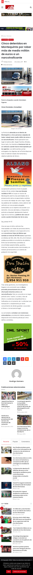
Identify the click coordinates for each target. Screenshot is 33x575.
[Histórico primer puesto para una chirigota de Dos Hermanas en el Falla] (6, 549)
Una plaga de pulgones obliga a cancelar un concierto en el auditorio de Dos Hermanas (22, 539)
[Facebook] (5, 359)
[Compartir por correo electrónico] (9, 363)
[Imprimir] (13, 363)
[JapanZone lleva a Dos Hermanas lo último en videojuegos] (8, 396)
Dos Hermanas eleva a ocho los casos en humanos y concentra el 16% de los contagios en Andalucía (22, 461)
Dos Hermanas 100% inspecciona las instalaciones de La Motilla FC (24, 429)
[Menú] (2, 8)
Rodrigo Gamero (8, 61)
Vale (9, 571)
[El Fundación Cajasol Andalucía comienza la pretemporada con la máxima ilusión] (6, 494)
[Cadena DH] (10, 7)
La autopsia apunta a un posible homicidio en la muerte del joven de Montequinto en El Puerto (24, 405)
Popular (15, 441)
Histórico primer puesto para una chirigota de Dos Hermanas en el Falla (22, 548)
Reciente (6, 441)
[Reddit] (27, 359)
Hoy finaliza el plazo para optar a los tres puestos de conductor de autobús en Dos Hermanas (22, 450)
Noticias (9, 36)
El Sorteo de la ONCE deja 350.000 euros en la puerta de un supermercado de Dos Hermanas (22, 520)
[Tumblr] (18, 359)
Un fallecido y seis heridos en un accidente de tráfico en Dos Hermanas (22, 510)
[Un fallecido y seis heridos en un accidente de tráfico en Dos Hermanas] (6, 511)
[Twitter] (9, 359)
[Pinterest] (22, 359)
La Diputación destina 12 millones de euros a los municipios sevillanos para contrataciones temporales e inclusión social (22, 473)
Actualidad (4, 39)
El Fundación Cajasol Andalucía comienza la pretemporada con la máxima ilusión (20, 494)
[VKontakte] (5, 363)
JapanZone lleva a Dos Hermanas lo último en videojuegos (7, 403)
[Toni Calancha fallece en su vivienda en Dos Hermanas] (6, 530)
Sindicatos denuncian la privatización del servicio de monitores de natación (7, 420)
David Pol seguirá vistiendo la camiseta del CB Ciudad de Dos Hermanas (22, 485)
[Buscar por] (31, 8)
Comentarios (25, 441)
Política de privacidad (20, 571)
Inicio (4, 36)
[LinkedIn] (13, 359)
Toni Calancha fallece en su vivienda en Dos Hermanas (22, 529)
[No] (31, 568)
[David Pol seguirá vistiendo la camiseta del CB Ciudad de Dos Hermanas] (6, 485)
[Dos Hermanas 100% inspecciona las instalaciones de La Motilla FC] (24, 420)
